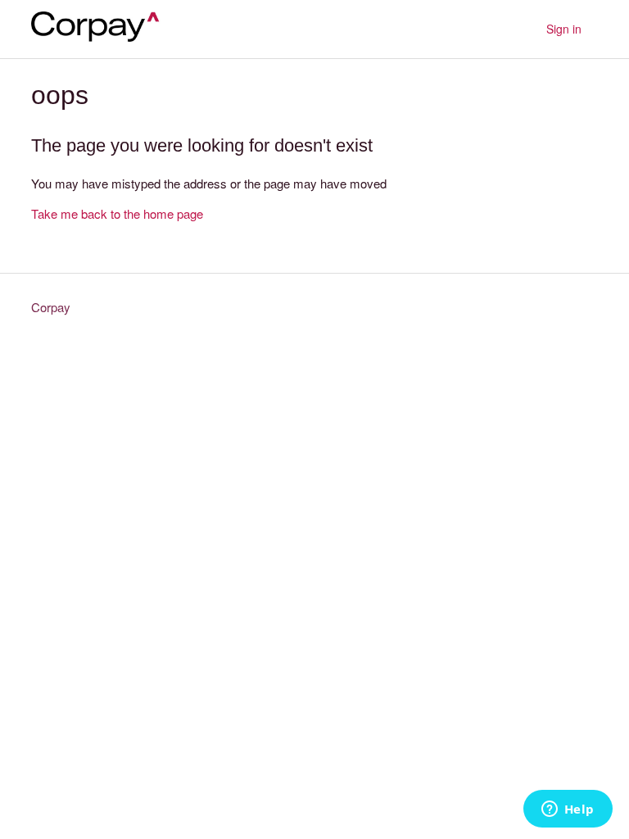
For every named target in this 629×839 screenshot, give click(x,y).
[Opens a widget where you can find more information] (568, 810)
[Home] (101, 36)
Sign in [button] (563, 28)
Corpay (50, 306)
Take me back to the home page (117, 213)
